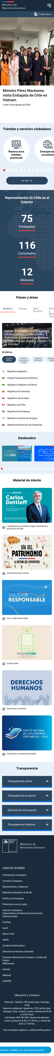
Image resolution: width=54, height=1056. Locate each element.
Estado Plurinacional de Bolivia (22, 377)
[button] (4, 170)
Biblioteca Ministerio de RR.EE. (17, 892)
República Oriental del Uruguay (22, 418)
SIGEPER (6, 980)
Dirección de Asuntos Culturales (18, 951)
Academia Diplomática (13, 945)
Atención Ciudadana (12, 910)
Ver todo (25, 180)
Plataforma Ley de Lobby (14, 904)
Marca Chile (8, 933)
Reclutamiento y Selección (15, 886)
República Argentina (17, 371)
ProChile (6, 922)
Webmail (6, 975)
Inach (5, 927)
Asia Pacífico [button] (38, 310)
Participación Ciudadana (14, 874)
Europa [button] (23, 308)
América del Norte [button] (38, 359)
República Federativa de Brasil (22, 384)
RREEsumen (8, 963)
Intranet (6, 969)
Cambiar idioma (45, 14)
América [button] (7, 308)
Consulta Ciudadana (12, 880)
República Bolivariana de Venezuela (24, 424)
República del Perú (16, 404)
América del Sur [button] (9, 359)
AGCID (5, 939)
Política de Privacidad (13, 898)
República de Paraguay (18, 411)
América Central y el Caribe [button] (23, 360)
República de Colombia (18, 391)
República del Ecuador (18, 398)
